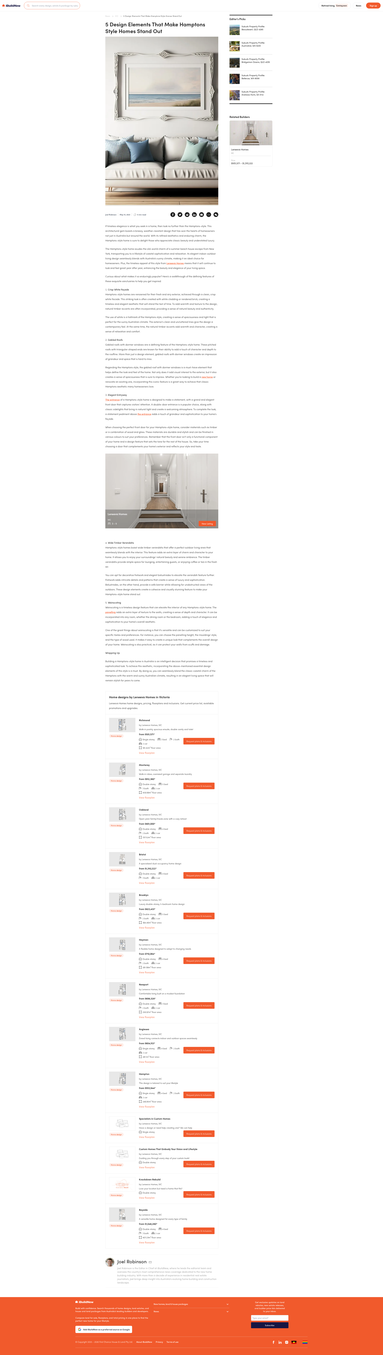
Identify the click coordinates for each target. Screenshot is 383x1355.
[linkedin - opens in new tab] (280, 1342)
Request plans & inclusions (199, 741)
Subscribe (269, 1325)
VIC (116, 16)
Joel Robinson (132, 1261)
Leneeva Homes (175, 263)
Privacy (159, 1341)
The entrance (112, 399)
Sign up (373, 5)
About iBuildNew (144, 1341)
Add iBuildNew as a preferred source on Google (106, 1329)
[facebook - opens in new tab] (273, 1342)
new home (207, 377)
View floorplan (147, 752)
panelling (110, 612)
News (107, 16)
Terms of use (172, 1341)
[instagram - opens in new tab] (286, 1342)
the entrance (144, 414)
